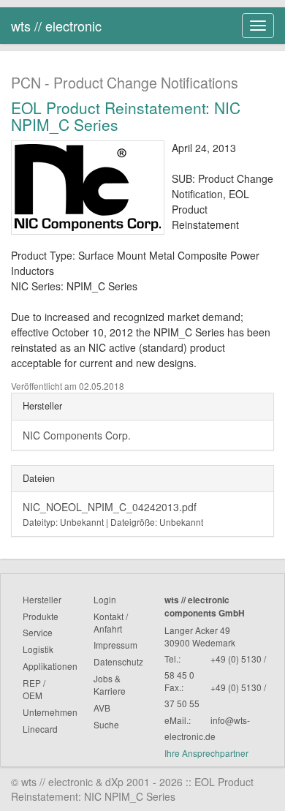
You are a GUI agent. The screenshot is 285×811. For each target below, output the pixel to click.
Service (38, 632)
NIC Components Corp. (77, 435)
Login (105, 599)
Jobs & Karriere (110, 684)
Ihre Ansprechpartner (206, 753)
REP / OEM (34, 688)
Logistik (38, 649)
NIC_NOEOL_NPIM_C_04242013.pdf (113, 513)
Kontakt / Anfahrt (111, 622)
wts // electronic (56, 25)
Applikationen (50, 666)
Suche (106, 724)
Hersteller (42, 599)
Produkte (40, 616)
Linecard (40, 729)
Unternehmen (50, 712)
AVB (102, 707)
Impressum (115, 644)
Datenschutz (118, 661)
